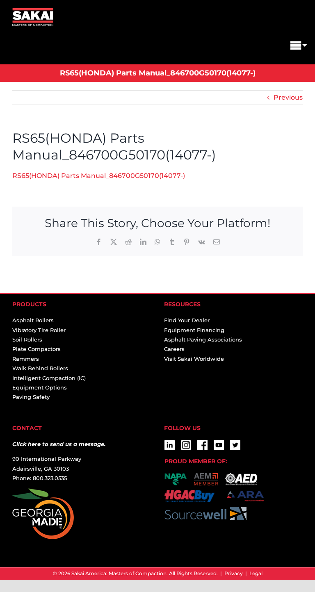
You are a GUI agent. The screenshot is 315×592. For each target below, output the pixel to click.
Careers (174, 349)
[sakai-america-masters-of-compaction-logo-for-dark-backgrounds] (32, 11)
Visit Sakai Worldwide (194, 358)
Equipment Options (39, 387)
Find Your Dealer (187, 320)
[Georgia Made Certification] (43, 493)
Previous (288, 97)
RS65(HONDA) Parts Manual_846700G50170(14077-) (98, 176)
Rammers (25, 358)
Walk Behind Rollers (40, 368)
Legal (255, 573)
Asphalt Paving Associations (203, 339)
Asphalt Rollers (33, 320)
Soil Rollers (27, 339)
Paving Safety (31, 397)
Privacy (233, 573)
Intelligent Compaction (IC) (49, 378)
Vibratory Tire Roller (39, 330)
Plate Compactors (36, 349)
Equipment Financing (194, 330)
